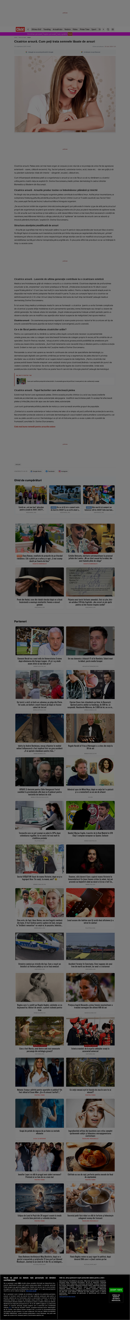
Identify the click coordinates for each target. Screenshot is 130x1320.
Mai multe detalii (31, 1291)
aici (10, 1307)
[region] (65, 1297)
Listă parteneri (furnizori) (67, 1296)
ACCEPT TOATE (116, 1290)
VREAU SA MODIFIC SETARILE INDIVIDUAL (116, 1297)
